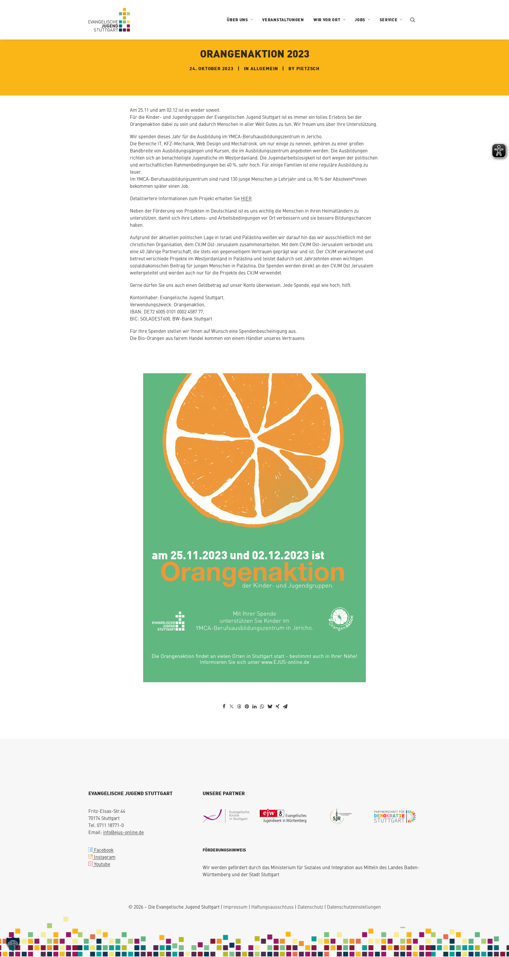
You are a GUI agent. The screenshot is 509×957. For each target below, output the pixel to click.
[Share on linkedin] (254, 706)
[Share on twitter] (231, 706)
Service (389, 19)
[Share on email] (285, 706)
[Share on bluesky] (269, 706)
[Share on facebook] (223, 706)
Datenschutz (310, 906)
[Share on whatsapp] (262, 706)
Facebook (103, 849)
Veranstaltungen (283, 19)
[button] (415, 20)
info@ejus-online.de (123, 832)
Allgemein (264, 68)
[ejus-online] (109, 20)
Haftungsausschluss (272, 906)
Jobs (360, 19)
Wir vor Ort (327, 19)
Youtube (101, 864)
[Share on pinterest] (246, 706)
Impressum (235, 906)
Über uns (237, 19)
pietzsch (308, 68)
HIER (246, 198)
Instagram (104, 857)
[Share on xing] (277, 706)
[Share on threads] (239, 706)
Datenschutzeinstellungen (354, 906)
